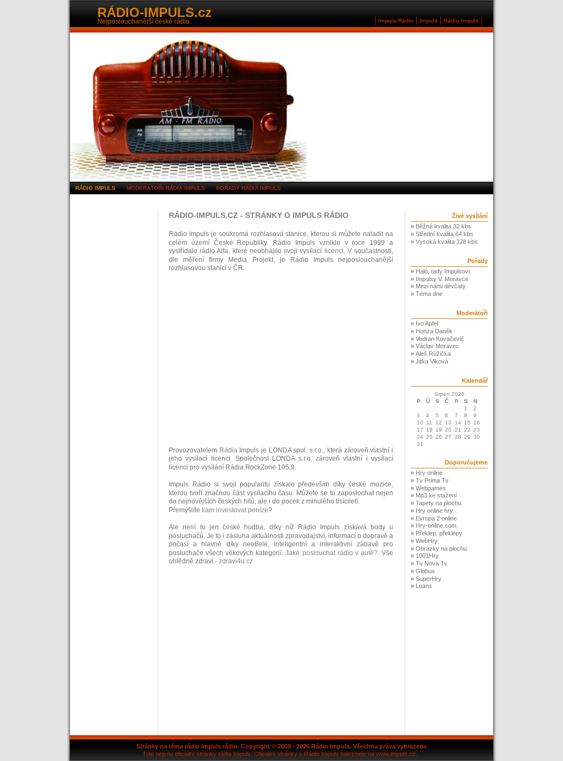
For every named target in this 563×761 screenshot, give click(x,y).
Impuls (429, 21)
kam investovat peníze (235, 510)
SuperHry (428, 578)
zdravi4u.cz (236, 561)
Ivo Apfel (427, 323)
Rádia (228, 450)
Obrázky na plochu (441, 548)
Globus (425, 571)
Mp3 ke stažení (436, 495)
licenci (334, 251)
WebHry (427, 541)
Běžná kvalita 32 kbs (443, 226)
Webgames (431, 488)
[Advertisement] (114, 375)
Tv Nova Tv (432, 563)
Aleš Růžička (433, 353)
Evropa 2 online (436, 518)
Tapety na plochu (438, 503)
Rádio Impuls (461, 21)
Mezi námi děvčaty (441, 286)
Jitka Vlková (432, 361)
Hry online (429, 472)
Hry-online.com (436, 525)
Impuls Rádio (395, 21)
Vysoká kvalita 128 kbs (447, 241)
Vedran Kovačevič (440, 338)
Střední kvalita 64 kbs (444, 234)
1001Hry (427, 555)
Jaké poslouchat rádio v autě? (331, 553)
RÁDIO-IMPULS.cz (154, 12)
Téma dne (429, 293)
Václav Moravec (437, 346)
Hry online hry (434, 510)
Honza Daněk (434, 331)
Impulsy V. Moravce (442, 279)
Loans (424, 586)
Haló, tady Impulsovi (443, 271)
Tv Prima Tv (432, 480)
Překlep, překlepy (439, 533)
